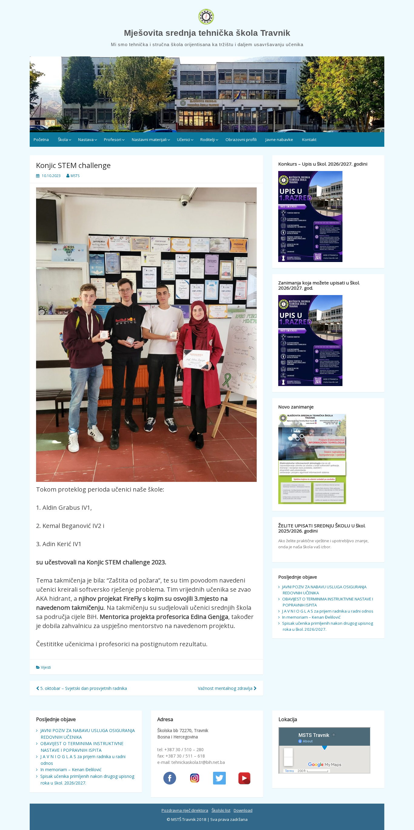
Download (243, 810)
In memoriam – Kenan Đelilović (311, 617)
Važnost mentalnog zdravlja (226, 688)
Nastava (86, 139)
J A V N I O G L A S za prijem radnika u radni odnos (327, 611)
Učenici (183, 139)
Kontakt (309, 139)
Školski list (221, 810)
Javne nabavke (279, 139)
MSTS (75, 175)
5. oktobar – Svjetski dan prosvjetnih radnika (83, 688)
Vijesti (46, 667)
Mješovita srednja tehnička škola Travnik (207, 33)
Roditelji (207, 139)
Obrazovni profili (241, 139)
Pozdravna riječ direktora (185, 810)
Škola (63, 139)
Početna (41, 139)
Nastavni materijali (149, 139)
